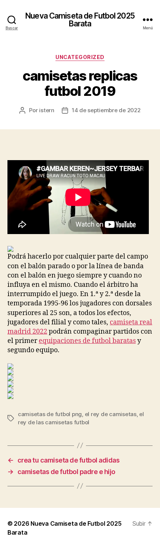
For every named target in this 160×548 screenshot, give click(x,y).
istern (46, 110)
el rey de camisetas (111, 414)
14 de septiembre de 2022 (106, 110)
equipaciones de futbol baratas (87, 341)
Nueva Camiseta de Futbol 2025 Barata (80, 19)
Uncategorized (80, 57)
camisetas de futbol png (50, 414)
